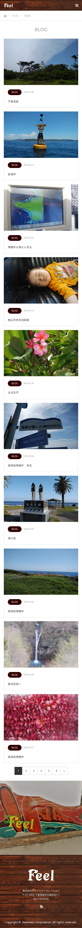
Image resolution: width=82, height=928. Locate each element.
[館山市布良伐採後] (41, 280)
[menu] (76, 5)
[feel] (13, 5)
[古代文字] (41, 353)
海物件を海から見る (20, 247)
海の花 (12, 538)
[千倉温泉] (41, 62)
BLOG (15, 92)
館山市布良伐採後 (18, 320)
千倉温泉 (13, 101)
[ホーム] (5, 15)
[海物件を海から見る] (41, 207)
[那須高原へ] (41, 644)
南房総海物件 (16, 611)
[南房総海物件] (41, 572)
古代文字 (13, 392)
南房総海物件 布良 (20, 465)
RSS (41, 906)
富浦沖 (12, 174)
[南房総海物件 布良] (41, 426)
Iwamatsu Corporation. (37, 922)
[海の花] (41, 499)
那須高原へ (14, 684)
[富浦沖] (41, 134)
